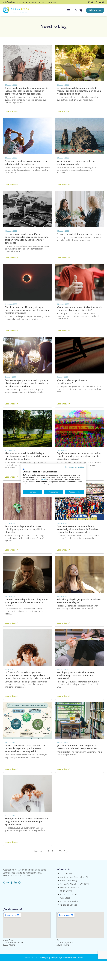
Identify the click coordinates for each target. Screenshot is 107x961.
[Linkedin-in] (100, 2)
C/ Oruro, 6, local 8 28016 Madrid (65, 942)
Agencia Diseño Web (68, 957)
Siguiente (68, 851)
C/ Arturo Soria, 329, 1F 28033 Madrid (13, 942)
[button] (68, 10)
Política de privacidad (74, 467)
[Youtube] (92, 2)
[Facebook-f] (96, 2)
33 (60, 851)
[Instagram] (103, 2)
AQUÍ (44, 479)
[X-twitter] (89, 2)
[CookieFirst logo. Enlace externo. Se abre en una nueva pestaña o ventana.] (24, 469)
